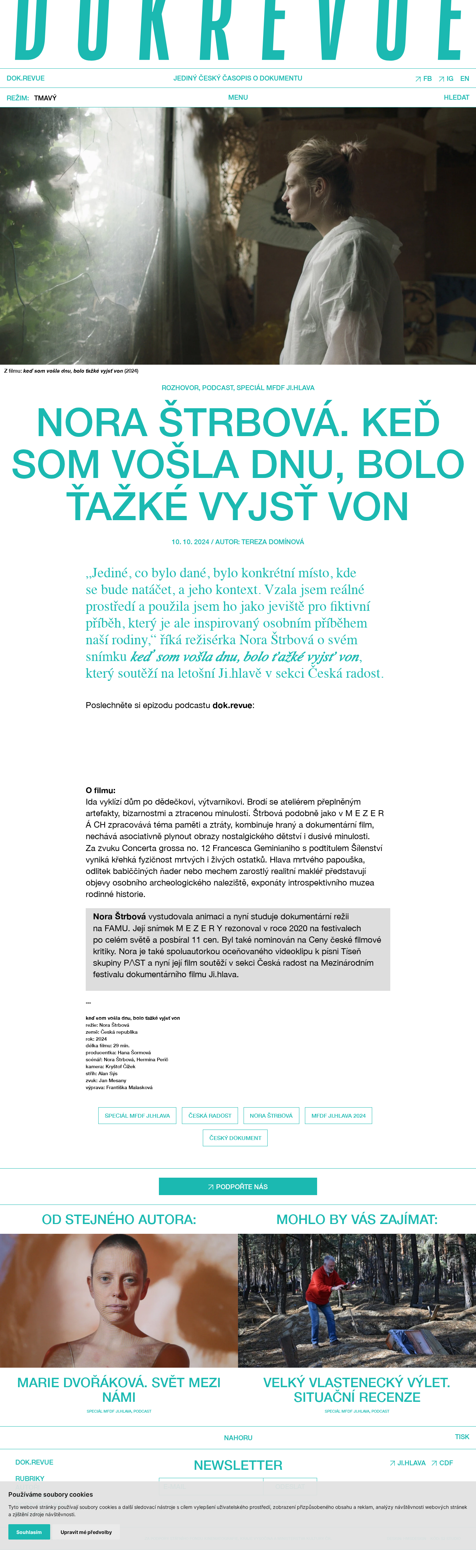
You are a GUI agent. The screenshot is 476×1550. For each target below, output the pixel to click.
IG (450, 78)
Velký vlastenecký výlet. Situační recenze (357, 1389)
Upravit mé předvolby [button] (86, 1532)
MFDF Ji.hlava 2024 (339, 1115)
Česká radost (210, 1115)
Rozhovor (180, 388)
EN (464, 78)
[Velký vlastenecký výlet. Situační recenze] (357, 1301)
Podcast (217, 388)
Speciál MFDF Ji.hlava (276, 388)
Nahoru (238, 1438)
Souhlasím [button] (29, 1532)
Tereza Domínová (272, 542)
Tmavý (45, 98)
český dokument (235, 1138)
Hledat (456, 97)
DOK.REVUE (26, 78)
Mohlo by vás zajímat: (357, 1219)
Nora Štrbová (271, 1115)
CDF (446, 1463)
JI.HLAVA (412, 1463)
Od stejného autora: (119, 1219)
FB (427, 78)
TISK (462, 1437)
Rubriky (29, 1478)
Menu (238, 97)
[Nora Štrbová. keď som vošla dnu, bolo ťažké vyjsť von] (238, 236)
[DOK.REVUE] (238, 34)
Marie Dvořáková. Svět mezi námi (119, 1389)
